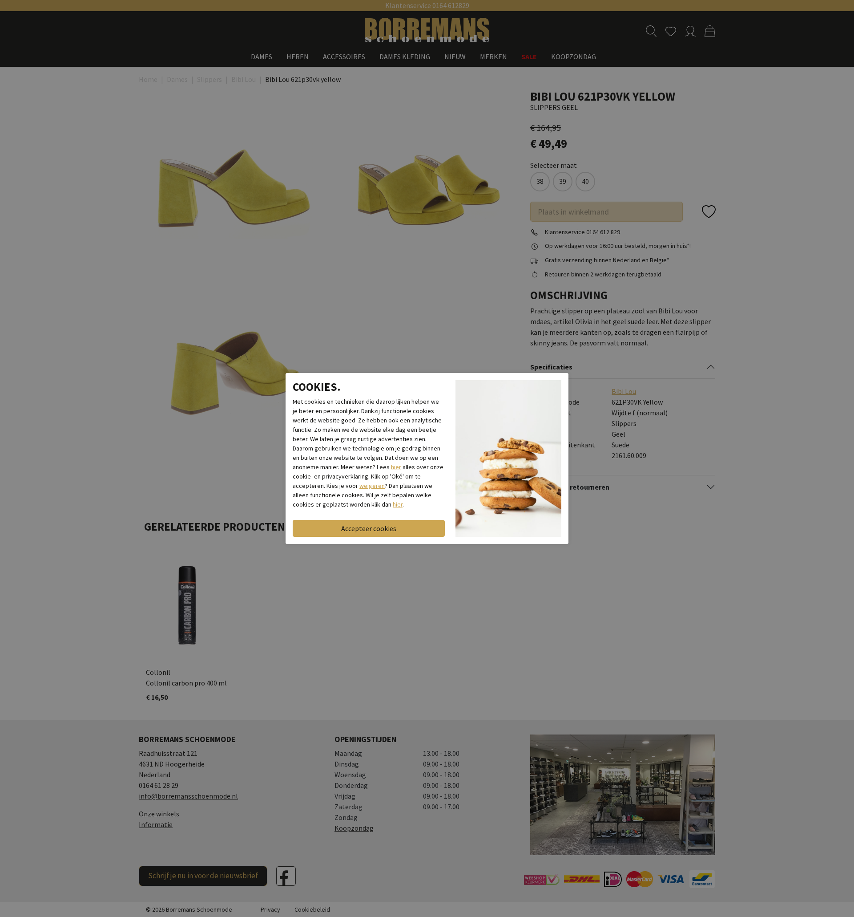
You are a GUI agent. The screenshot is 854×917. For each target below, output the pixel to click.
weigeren (372, 486)
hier (396, 467)
